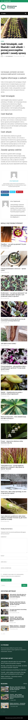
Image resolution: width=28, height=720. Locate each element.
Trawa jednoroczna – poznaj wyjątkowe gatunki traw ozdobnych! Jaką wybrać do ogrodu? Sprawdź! (12, 467)
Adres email (4, 561)
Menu (4, 13)
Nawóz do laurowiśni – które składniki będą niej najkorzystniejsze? (13, 417)
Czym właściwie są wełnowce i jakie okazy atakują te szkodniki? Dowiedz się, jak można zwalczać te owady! (14, 517)
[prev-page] (2, 634)
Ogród (2, 41)
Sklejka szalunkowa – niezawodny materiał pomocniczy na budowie (17, 626)
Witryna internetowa (6, 568)
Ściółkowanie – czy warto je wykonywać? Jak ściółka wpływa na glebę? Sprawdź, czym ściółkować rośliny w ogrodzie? (14, 294)
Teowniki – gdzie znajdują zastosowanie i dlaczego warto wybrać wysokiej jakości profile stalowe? (17, 618)
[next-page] (4, 634)
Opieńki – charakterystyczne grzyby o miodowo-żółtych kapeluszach (11, 393)
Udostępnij (5, 191)
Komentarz (4, 536)
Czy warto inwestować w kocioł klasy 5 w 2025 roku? (13, 670)
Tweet (13, 191)
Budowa (4, 684)
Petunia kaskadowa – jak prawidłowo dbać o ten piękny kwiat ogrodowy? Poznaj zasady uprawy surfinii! (13, 368)
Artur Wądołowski (9, 56)
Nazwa (3, 555)
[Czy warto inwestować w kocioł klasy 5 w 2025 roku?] (5, 610)
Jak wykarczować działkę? (8, 343)
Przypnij (20, 191)
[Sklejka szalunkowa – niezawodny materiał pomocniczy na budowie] (5, 626)
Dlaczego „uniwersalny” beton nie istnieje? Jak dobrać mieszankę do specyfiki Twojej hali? (18, 603)
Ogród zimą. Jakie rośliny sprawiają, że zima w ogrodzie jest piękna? (13, 492)
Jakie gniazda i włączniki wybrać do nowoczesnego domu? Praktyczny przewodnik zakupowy (18, 596)
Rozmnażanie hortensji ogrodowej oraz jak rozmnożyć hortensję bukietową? (13, 319)
